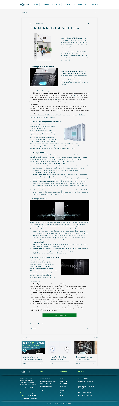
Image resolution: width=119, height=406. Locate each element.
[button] (95, 12)
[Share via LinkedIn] (38, 323)
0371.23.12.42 (87, 393)
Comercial (63, 386)
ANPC (41, 390)
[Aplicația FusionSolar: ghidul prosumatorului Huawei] (59, 347)
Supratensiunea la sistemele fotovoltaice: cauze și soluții (84, 358)
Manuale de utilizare (46, 386)
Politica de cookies (45, 378)
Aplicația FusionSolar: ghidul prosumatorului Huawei (58, 358)
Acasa (62, 378)
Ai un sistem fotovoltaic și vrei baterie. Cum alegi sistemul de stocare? (32, 358)
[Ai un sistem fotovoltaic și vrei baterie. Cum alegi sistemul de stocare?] (33, 347)
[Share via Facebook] (30, 323)
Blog (61, 395)
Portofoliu (63, 390)
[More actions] (88, 23)
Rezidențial (63, 383)
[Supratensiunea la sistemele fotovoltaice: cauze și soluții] (85, 347)
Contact (62, 393)
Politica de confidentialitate (48, 381)
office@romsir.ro (87, 395)
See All (96, 337)
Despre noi (63, 381)
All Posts (24, 12)
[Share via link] (42, 323)
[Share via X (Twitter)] (34, 323)
